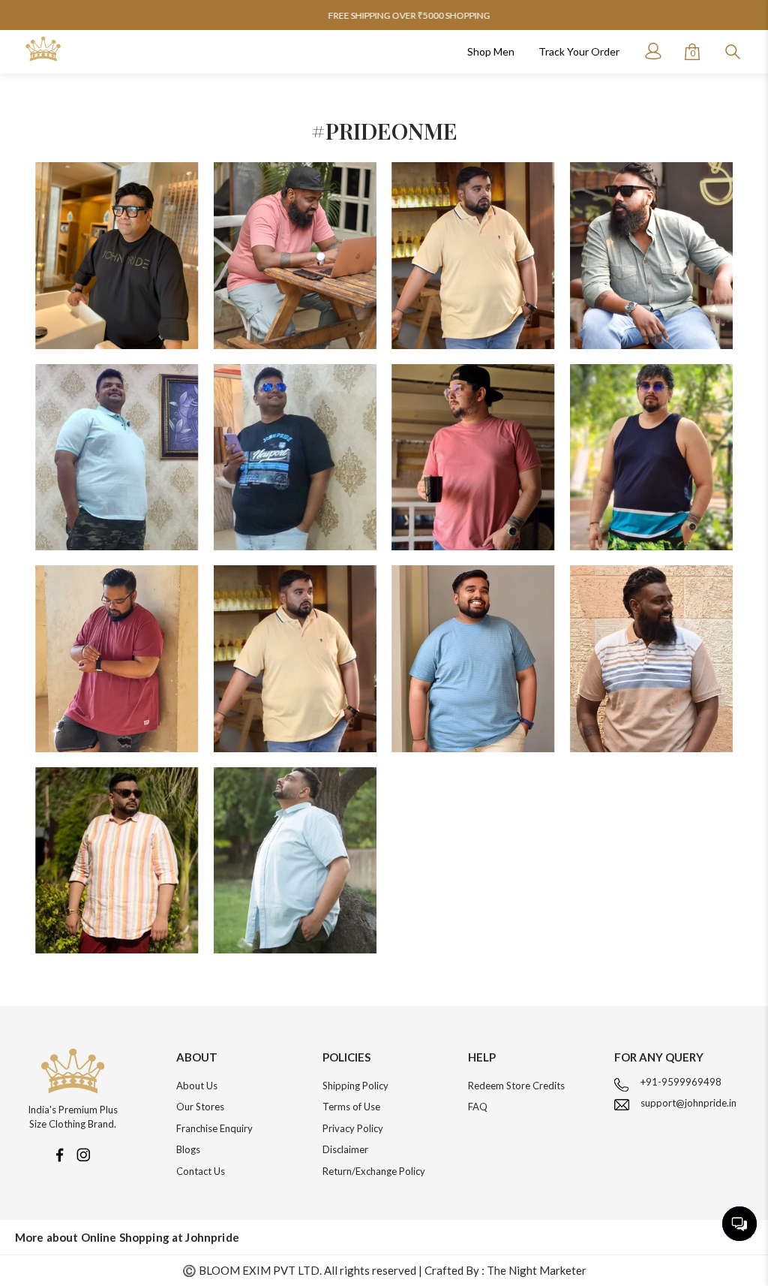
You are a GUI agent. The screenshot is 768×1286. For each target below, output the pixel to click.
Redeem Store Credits (516, 1086)
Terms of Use (351, 1107)
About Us (197, 1086)
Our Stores (200, 1107)
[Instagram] (83, 1154)
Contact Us (200, 1171)
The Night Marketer (536, 1270)
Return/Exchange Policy (373, 1171)
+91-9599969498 (681, 1082)
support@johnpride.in (688, 1103)
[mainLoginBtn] (651, 51)
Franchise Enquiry (214, 1128)
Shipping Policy (355, 1086)
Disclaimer (345, 1149)
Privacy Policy (352, 1128)
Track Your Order (579, 51)
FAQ (478, 1107)
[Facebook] (59, 1154)
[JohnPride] (43, 49)
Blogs (188, 1149)
